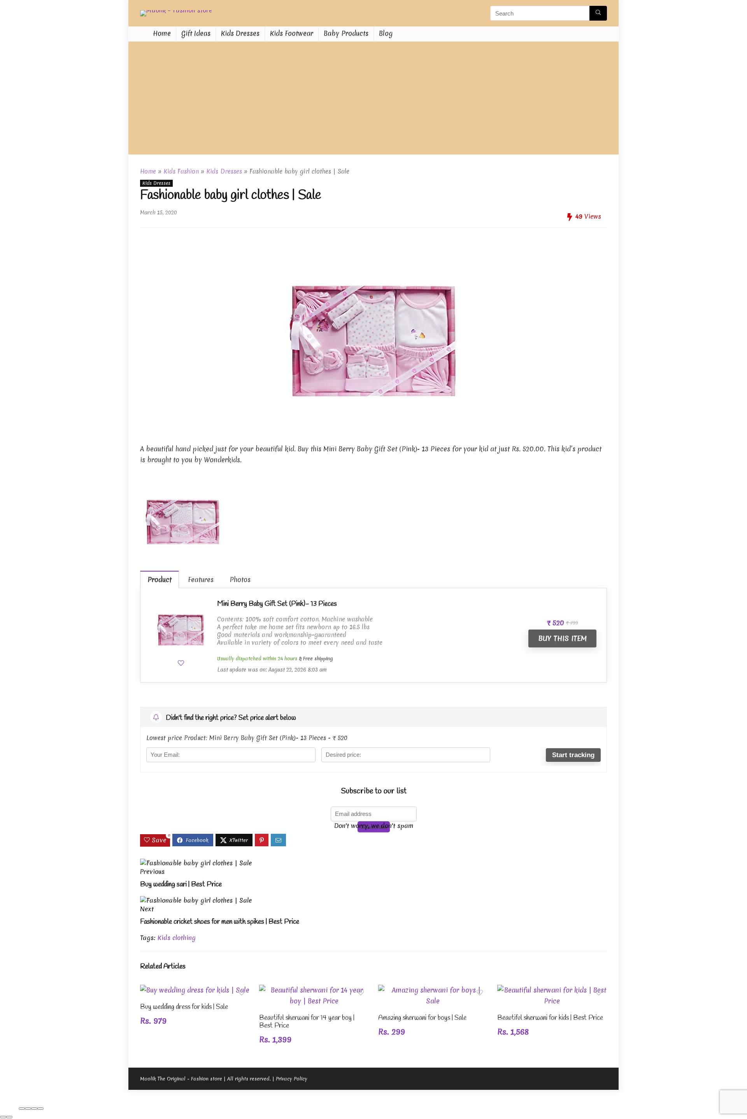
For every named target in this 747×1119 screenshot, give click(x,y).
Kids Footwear (291, 33)
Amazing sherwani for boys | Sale (422, 1018)
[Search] (598, 13)
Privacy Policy (291, 1078)
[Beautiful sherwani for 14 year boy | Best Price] (314, 990)
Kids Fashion (181, 171)
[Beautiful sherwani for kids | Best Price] (552, 990)
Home (162, 33)
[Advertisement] (373, 100)
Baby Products (346, 33)
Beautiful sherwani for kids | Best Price (550, 1018)
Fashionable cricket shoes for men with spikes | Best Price (219, 921)
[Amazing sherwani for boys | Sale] (433, 990)
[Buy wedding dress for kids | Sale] (194, 990)
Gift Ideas (195, 33)
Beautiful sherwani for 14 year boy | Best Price (306, 1022)
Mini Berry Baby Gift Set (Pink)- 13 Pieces (277, 604)
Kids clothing (177, 937)
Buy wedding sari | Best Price (181, 884)
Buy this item (562, 638)
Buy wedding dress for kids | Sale (184, 1007)
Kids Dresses (240, 33)
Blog (386, 33)
